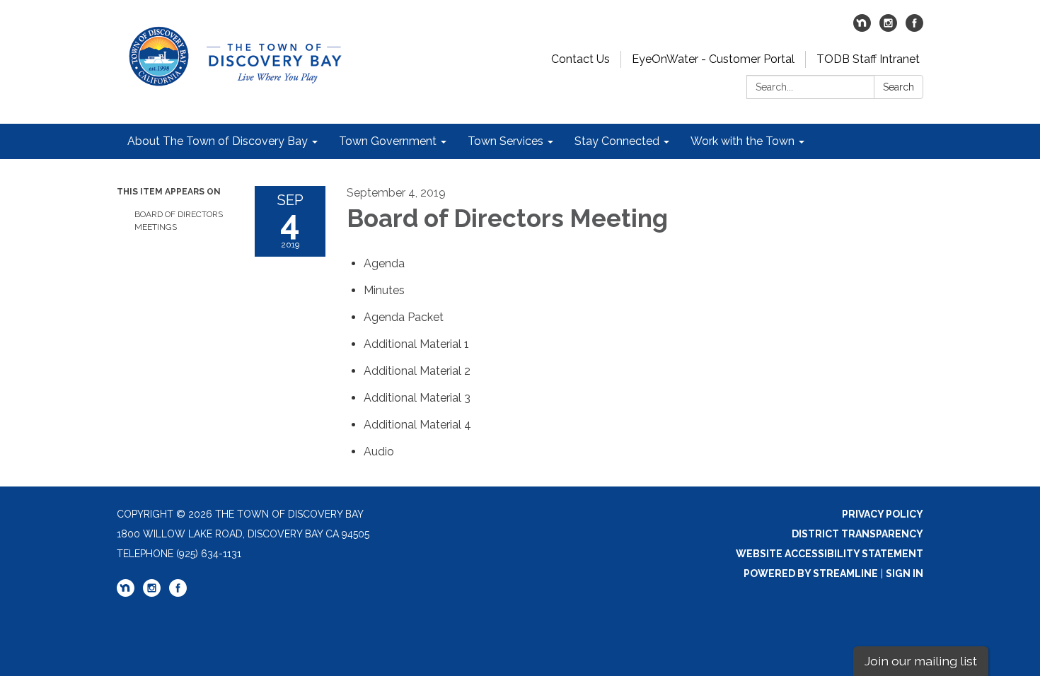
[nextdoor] (862, 28)
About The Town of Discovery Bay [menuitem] (217, 141)
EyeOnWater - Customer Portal (713, 59)
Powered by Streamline (811, 573)
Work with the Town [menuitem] (743, 141)
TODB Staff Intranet (868, 59)
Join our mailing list (921, 660)
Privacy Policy (882, 514)
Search (898, 87)
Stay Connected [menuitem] (616, 141)
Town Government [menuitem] (388, 141)
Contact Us (580, 59)
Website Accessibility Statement (829, 553)
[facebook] (914, 28)
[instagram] (888, 28)
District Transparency (857, 534)
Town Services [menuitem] (505, 141)
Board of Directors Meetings (178, 220)
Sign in (904, 573)
